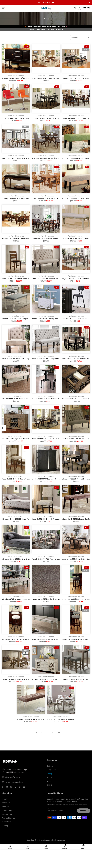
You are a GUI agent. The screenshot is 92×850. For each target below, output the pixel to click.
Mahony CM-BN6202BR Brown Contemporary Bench (38, 719)
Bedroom (50, 766)
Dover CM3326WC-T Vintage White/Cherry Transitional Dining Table (59, 78)
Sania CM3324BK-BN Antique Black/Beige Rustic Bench (54, 279)
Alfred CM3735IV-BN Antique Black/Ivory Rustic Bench (24, 399)
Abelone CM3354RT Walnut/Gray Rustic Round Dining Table (56, 158)
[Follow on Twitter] (7, 787)
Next (59, 732)
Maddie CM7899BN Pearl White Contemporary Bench (53, 639)
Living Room (51, 770)
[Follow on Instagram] (11, 787)
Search (4, 799)
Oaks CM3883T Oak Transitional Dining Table (50, 198)
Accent (50, 781)
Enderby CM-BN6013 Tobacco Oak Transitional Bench (23, 198)
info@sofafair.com (12, 777)
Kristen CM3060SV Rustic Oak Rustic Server (19, 679)
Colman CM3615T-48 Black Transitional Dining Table (53, 118)
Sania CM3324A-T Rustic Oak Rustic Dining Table (22, 158)
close (2, 2)
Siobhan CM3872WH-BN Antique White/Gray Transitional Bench (27, 319)
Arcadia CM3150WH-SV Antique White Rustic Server (52, 679)
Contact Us (6, 803)
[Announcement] (46, 2)
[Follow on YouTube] (24, 787)
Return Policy (7, 822)
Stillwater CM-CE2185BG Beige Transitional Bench (22, 519)
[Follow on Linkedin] (15, 787)
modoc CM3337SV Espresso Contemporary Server (52, 479)
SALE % (49, 785)
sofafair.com (46, 840)
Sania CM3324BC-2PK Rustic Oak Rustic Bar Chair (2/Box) (25, 479)
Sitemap (5, 825)
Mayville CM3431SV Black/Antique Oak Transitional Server (25, 78)
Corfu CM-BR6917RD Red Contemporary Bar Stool (22, 118)
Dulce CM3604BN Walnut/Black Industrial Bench (21, 279)
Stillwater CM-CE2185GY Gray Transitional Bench (21, 559)
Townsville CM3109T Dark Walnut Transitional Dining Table (55, 238)
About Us (5, 806)
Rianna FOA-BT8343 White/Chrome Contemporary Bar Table (57, 319)
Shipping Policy (7, 814)
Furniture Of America (16, 76)
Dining (49, 774)
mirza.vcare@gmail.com (14, 782)
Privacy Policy (7, 810)
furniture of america (16, 316)
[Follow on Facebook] (3, 787)
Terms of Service (8, 818)
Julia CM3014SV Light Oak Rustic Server (17, 439)
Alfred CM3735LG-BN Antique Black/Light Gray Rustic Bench (26, 599)
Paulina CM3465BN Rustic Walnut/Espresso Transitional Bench (57, 439)
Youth (49, 777)
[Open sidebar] (3, 428)
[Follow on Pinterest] (20, 787)
